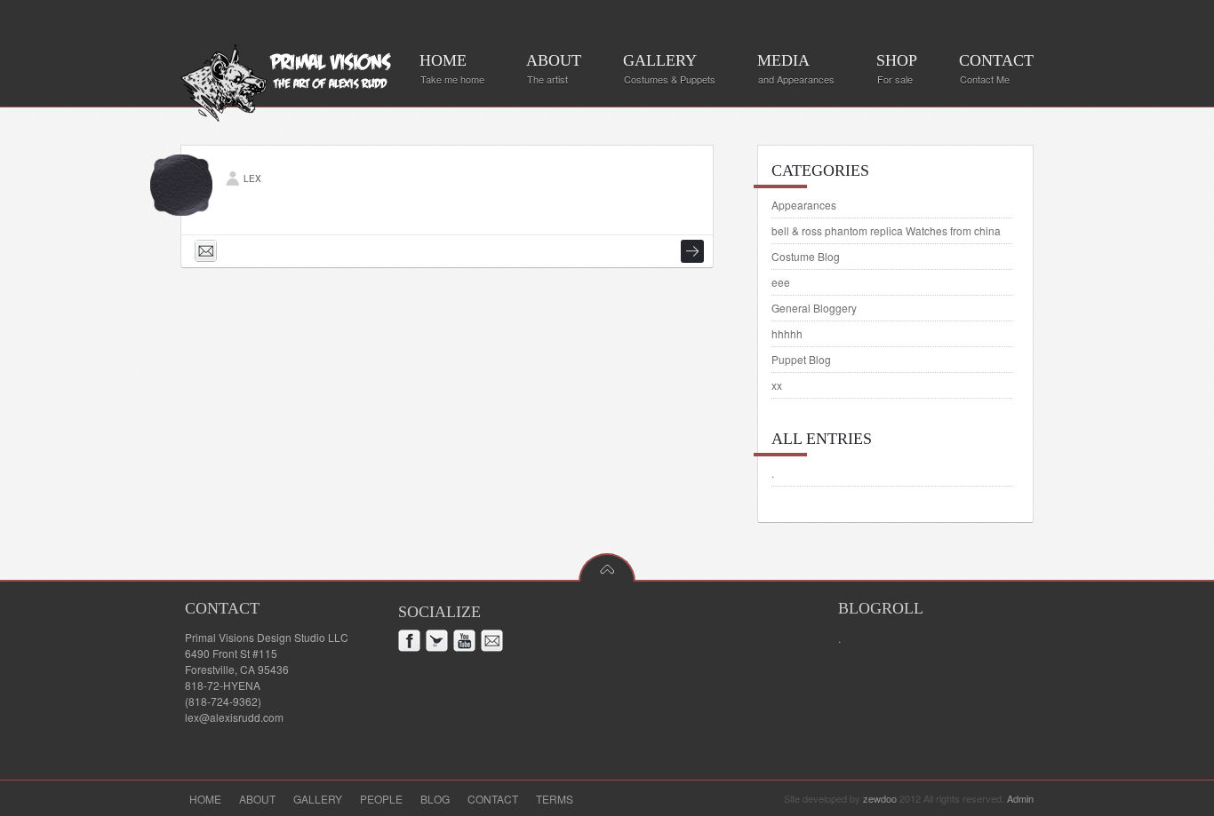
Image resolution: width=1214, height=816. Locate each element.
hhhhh (787, 333)
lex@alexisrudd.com (234, 717)
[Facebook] (412, 643)
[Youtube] (467, 643)
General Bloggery (814, 307)
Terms (554, 798)
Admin (1020, 798)
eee (780, 281)
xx (776, 384)
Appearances (803, 204)
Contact (492, 798)
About (257, 798)
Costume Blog (805, 256)
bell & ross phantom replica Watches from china (886, 230)
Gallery (317, 798)
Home (205, 798)
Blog (435, 798)
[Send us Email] (208, 253)
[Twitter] (439, 643)
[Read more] (692, 251)
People (381, 798)
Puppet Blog (801, 359)
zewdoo (880, 798)
